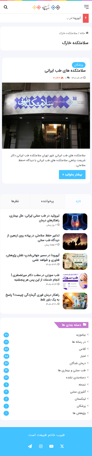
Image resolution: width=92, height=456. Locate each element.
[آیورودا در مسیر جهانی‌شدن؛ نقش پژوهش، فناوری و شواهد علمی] (75, 261)
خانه (83, 33)
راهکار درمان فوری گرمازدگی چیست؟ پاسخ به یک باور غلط (32, 297)
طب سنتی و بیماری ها (72, 370)
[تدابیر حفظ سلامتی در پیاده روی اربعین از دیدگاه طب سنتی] (75, 241)
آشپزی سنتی (78, 391)
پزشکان (78, 65)
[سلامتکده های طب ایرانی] (46, 116)
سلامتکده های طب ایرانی (65, 70)
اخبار (83, 356)
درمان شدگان (78, 363)
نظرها (15, 201)
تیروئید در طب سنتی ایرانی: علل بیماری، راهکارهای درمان (34, 218)
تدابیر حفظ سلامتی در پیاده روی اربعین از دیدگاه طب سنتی (33, 238)
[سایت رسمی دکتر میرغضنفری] (46, 7)
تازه (78, 201)
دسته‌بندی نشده (76, 377)
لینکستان (80, 399)
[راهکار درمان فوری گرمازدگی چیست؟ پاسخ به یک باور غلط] (75, 301)
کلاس (82, 349)
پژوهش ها (79, 413)
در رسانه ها (79, 342)
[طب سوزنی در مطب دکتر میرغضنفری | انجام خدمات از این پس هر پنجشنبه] (75, 281)
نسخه (82, 384)
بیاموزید (81, 334)
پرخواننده (47, 201)
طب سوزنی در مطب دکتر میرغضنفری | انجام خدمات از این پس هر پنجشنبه (35, 277)
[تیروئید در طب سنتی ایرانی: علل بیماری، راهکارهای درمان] (75, 221)
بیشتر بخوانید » (72, 174)
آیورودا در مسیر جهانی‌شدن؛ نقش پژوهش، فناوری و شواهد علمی (32, 257)
